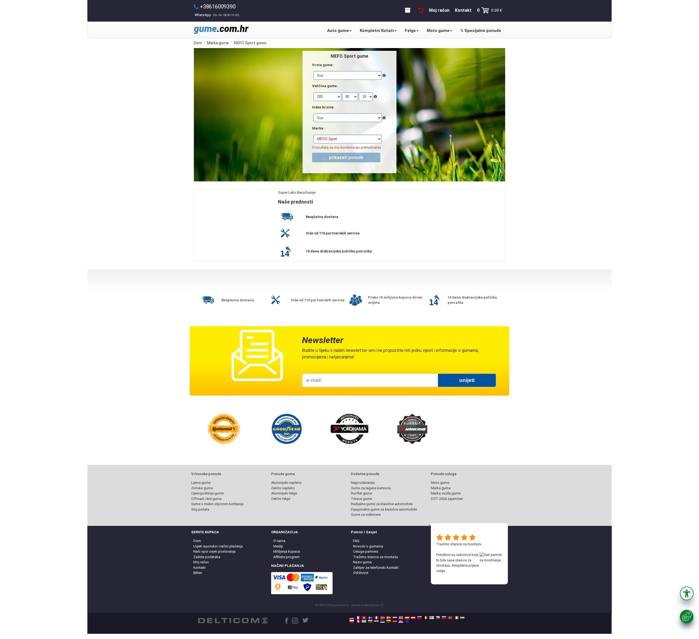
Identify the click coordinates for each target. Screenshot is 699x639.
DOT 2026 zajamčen (447, 499)
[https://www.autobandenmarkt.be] (425, 617)
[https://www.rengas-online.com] (432, 617)
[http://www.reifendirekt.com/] (407, 621)
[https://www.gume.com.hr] (376, 621)
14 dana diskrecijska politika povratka (339, 251)
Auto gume (338, 30)
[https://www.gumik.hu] (462, 617)
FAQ (356, 541)
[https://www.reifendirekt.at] (413, 617)
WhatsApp (217, 15)
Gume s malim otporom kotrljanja (217, 504)
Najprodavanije (363, 483)
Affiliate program (286, 557)
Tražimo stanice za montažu (375, 557)
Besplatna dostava (322, 217)
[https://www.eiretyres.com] (456, 617)
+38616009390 (218, 6)
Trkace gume (361, 499)
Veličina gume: (325, 86)
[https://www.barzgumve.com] (370, 621)
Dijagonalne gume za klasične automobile (384, 509)
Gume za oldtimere (366, 515)
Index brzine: (323, 107)
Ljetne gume (201, 483)
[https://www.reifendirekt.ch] (364, 617)
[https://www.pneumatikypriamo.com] (444, 617)
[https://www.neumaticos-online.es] (407, 617)
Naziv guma (362, 562)
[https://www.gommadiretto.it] (376, 617)
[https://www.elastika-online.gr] (364, 621)
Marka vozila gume (446, 493)
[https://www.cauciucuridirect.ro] (358, 621)
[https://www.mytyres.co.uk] (401, 617)
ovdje (440, 571)
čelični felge (280, 499)
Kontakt (199, 568)
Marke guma (441, 488)
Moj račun (201, 562)
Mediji (278, 546)
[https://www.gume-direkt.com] (419, 617)
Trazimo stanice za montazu (458, 544)
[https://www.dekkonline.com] (382, 617)
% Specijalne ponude (480, 30)
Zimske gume (202, 488)
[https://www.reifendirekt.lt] (388, 621)
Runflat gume (361, 493)
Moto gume (438, 30)
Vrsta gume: (322, 65)
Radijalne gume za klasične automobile (382, 504)
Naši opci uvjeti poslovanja (214, 551)
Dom (197, 541)
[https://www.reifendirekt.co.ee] (382, 621)
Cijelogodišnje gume (207, 493)
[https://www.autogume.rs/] (401, 621)
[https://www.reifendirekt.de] (352, 617)
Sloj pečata (200, 509)
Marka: (318, 128)
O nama (279, 541)
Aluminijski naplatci (286, 483)
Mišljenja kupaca (286, 551)
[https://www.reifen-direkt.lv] (395, 621)
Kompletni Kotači (377, 30)
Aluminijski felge (284, 493)
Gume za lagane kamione (371, 488)
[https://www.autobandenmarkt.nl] (395, 617)
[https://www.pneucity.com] (450, 617)
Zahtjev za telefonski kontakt (376, 568)
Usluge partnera (365, 551)
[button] (687, 593)
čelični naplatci (283, 488)
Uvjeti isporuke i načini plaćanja (218, 546)
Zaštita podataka (206, 557)
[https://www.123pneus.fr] (358, 617)
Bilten (197, 573)
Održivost (360, 573)
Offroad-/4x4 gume (206, 499)
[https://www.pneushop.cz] (438, 617)
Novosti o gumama (368, 546)
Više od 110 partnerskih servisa (333, 233)
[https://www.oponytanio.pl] (352, 621)
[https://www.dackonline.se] (370, 617)
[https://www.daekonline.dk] (388, 617)
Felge (410, 30)
